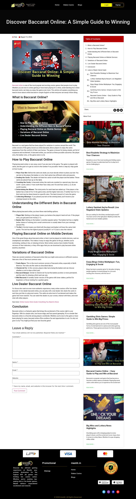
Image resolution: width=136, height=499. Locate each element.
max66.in (76, 463)
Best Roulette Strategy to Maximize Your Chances (104, 74)
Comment (16, 337)
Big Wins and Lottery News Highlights (103, 101)
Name (15, 362)
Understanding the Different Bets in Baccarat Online (103, 53)
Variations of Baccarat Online (98, 60)
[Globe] (113, 491)
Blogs (80, 5)
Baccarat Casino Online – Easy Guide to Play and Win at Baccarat (105, 97)
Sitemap (47, 471)
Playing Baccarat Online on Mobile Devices (102, 57)
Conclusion (91, 67)
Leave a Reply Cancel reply (97, 70)
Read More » (90, 169)
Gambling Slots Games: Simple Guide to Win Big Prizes (105, 91)
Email (15, 370)
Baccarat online (17, 85)
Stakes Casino (68, 5)
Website (15, 378)
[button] (121, 39)
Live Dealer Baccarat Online (97, 64)
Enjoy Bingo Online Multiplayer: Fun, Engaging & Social (106, 85)
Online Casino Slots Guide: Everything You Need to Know (39, 302)
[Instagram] (108, 491)
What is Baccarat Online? (96, 45)
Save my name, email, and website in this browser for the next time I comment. (44, 386)
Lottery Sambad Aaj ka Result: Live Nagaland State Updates (105, 80)
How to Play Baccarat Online (97, 48)
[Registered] (117, 491)
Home (57, 5)
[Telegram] (103, 491)
